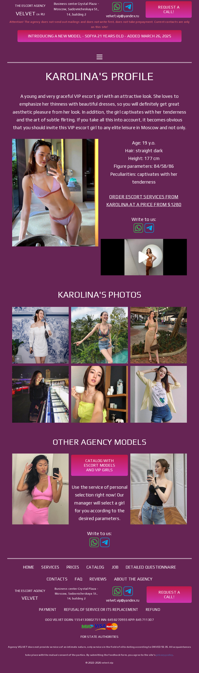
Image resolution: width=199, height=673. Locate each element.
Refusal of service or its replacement (101, 609)
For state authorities (100, 637)
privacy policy (164, 654)
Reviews (98, 579)
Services (74, 47)
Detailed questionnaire (151, 567)
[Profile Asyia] (40, 489)
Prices (72, 567)
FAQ (79, 579)
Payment (47, 609)
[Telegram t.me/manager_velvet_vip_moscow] (128, 6)
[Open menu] (99, 57)
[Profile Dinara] (158, 489)
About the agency (133, 579)
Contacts (144, 47)
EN (38, 14)
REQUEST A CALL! (169, 9)
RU (43, 14)
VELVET (25, 13)
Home (49, 47)
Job (122, 47)
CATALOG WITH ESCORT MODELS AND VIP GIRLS (99, 465)
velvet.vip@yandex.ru (122, 16)
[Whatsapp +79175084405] (117, 6)
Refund (153, 609)
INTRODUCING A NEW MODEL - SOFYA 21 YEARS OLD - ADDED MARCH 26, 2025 (99, 36)
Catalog (100, 47)
